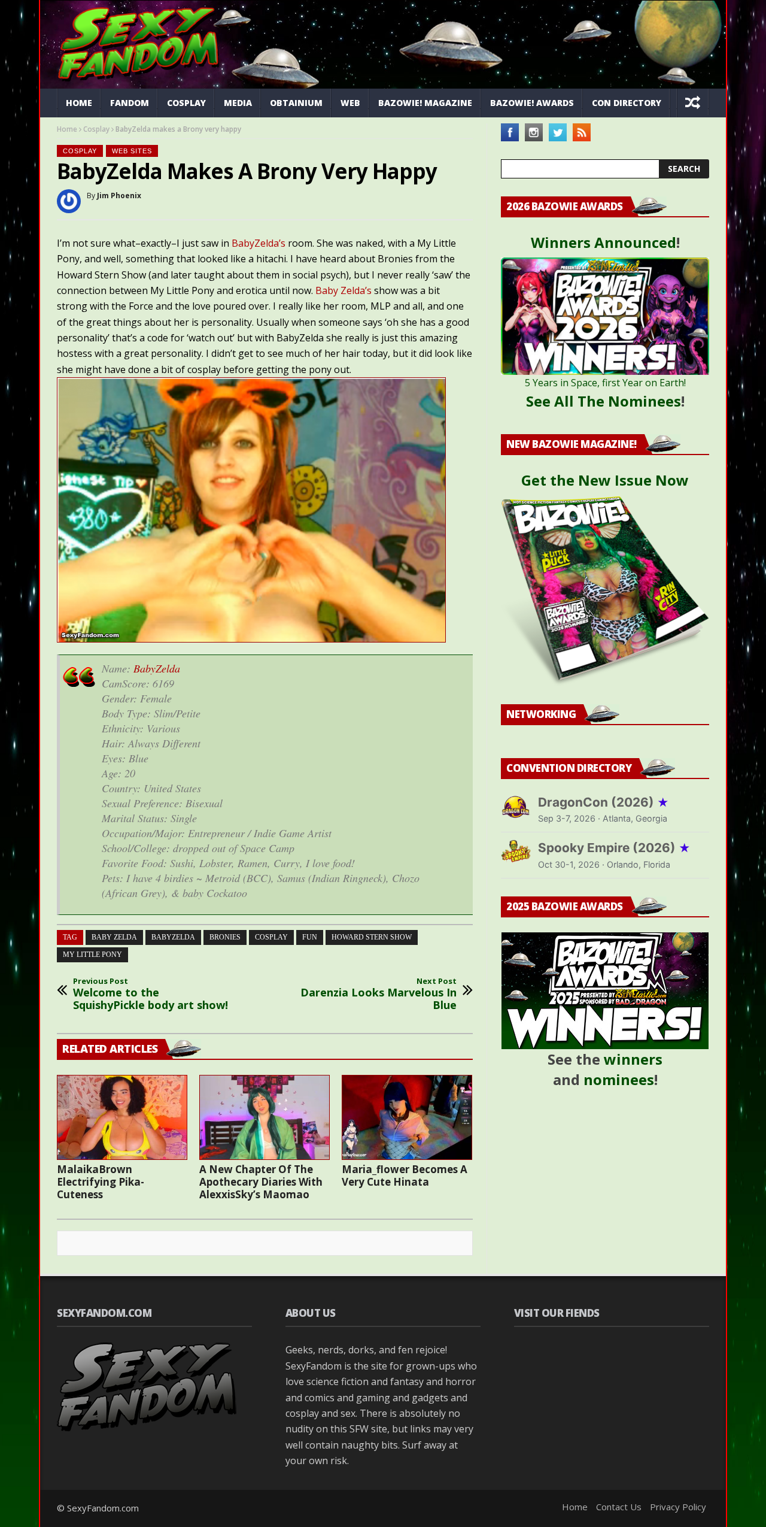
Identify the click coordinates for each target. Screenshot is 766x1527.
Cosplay (186, 102)
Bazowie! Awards (532, 102)
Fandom (129, 102)
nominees (618, 1079)
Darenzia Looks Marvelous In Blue (378, 994)
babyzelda (173, 937)
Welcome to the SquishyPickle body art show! (150, 994)
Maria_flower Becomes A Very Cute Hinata (404, 1175)
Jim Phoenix (119, 195)
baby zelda (114, 937)
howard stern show (372, 937)
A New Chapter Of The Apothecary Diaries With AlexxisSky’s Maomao (261, 1181)
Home (79, 102)
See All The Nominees (603, 401)
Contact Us (619, 1507)
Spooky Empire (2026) (614, 847)
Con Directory (626, 102)
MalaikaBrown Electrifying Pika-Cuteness (100, 1181)
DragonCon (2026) (603, 802)
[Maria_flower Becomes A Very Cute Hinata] (407, 1117)
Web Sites (132, 150)
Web (350, 102)
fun (309, 937)
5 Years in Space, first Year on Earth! (605, 382)
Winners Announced (603, 242)
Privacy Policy (678, 1507)
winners (633, 1059)
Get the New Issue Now (605, 480)
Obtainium (296, 102)
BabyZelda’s (260, 243)
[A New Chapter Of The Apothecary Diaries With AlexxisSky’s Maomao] (264, 1117)
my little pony (92, 954)
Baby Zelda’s (343, 290)
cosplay (271, 937)
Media (238, 102)
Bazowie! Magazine (425, 102)
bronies (225, 937)
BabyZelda (156, 668)
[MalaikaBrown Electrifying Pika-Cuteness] (122, 1117)
